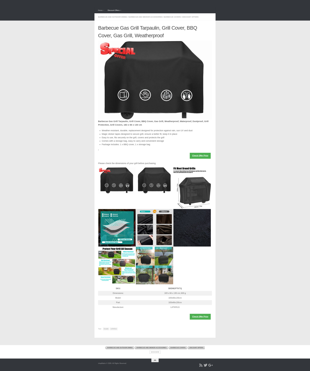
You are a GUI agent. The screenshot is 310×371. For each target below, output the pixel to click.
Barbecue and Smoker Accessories (145, 17)
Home (100, 10)
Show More (155, 352)
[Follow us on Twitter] (205, 365)
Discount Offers (114, 10)
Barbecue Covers (172, 17)
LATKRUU (114, 329)
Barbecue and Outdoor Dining (112, 17)
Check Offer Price (200, 156)
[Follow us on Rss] (201, 365)
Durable (106, 329)
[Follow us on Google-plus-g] (210, 365)
